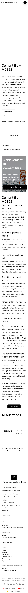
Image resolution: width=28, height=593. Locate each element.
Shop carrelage (6, 559)
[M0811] (19, 424)
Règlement (5, 525)
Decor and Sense (7, 542)
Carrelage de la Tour (7, 556)
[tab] (14, 135)
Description (14, 135)
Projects (4, 535)
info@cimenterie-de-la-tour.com (11, 490)
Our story (4, 550)
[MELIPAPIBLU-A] (19, 441)
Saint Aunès (5, 554)
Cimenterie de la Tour (9, 3)
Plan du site (20, 578)
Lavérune (4, 552)
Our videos (5, 540)
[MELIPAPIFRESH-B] (7, 441)
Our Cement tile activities (9, 537)
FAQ (3, 521)
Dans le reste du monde (9, 570)
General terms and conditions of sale (12, 527)
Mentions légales (6, 580)
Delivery (4, 523)
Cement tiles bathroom (13, 121)
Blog (3, 561)
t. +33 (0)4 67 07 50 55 (9, 487)
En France (4, 568)
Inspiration (22, 121)
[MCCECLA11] (7, 424)
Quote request (6, 519)
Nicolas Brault (21, 580)
